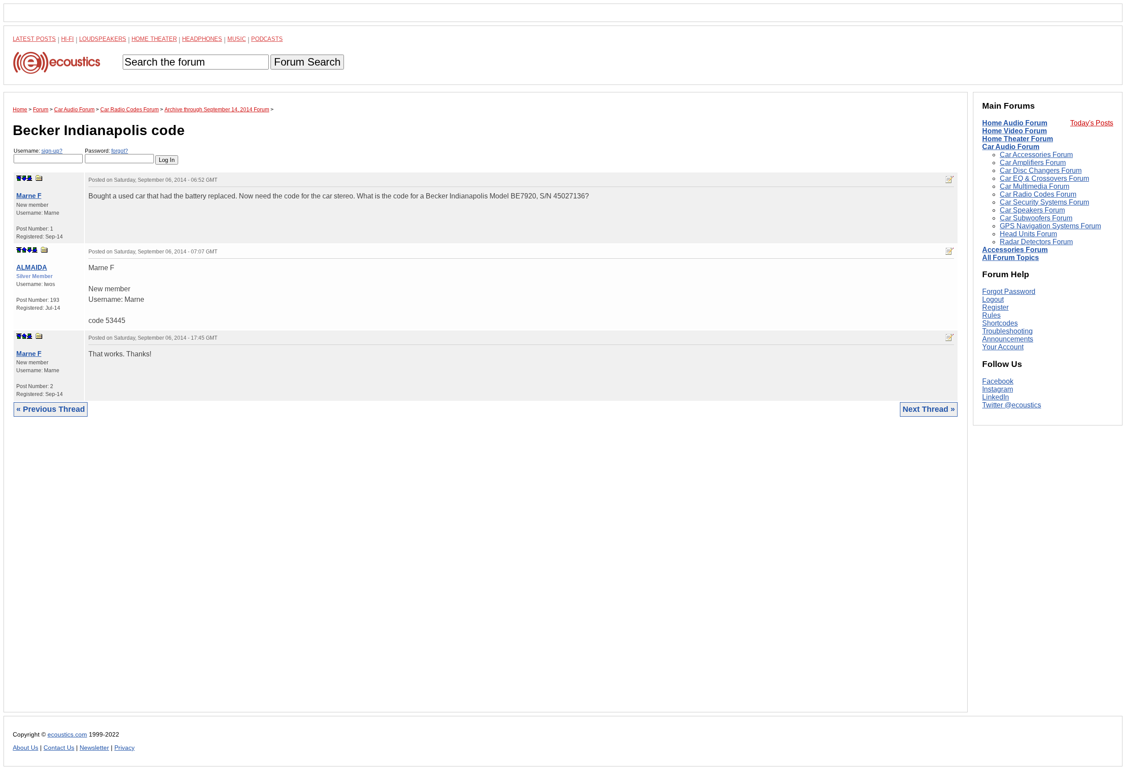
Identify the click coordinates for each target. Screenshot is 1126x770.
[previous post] (24, 250)
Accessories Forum (1015, 249)
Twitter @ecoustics (1011, 405)
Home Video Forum (1014, 131)
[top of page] (19, 178)
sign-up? (51, 151)
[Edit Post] (949, 179)
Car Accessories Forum (1036, 154)
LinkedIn (995, 397)
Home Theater (154, 39)
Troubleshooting (1007, 331)
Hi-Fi (67, 39)
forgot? (119, 151)
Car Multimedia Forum (1034, 186)
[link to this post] (39, 178)
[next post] (24, 178)
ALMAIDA (31, 267)
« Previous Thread (50, 409)
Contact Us (59, 747)
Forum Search (307, 62)
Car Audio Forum (1010, 146)
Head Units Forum (1028, 234)
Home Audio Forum (1014, 123)
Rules (991, 315)
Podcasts (267, 39)
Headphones (202, 39)
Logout (993, 299)
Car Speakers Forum (1032, 210)
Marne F (28, 195)
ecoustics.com (67, 734)
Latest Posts (34, 39)
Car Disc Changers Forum (1041, 170)
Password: (106, 151)
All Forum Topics (1010, 257)
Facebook (997, 381)
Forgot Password (1008, 291)
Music (236, 39)
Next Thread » (929, 409)
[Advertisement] (277, 571)
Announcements (1007, 339)
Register (995, 307)
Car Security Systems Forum (1044, 202)
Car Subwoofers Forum (1036, 218)
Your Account (1003, 347)
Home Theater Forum (1017, 139)
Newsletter (94, 747)
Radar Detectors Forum (1036, 242)
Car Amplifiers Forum (1033, 162)
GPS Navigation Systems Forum (1050, 226)
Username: (38, 151)
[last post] (29, 178)
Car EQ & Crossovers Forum (1044, 178)
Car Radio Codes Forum (1038, 194)
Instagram (997, 389)
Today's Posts (1091, 123)
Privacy (124, 747)
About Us (25, 747)
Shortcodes (1000, 323)
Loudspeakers (102, 39)
